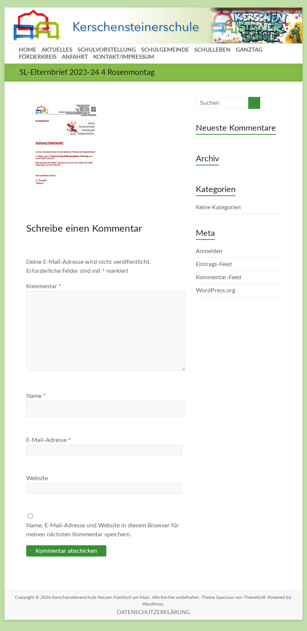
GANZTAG (249, 50)
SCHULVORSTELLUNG (106, 50)
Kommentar (43, 286)
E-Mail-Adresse (48, 440)
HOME (27, 50)
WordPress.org (215, 290)
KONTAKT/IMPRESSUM (123, 57)
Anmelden (209, 251)
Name (36, 396)
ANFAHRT (75, 57)
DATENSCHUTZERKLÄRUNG (153, 612)
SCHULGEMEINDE (165, 50)
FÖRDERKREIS (38, 57)
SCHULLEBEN (212, 50)
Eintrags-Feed (214, 264)
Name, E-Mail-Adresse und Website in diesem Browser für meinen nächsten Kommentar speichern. (102, 529)
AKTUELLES (57, 50)
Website (37, 478)
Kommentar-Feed (218, 277)
